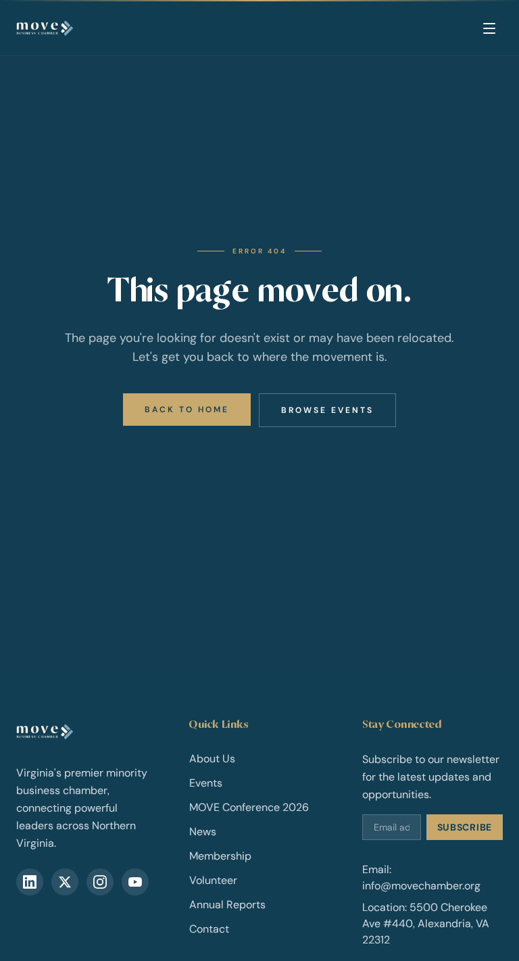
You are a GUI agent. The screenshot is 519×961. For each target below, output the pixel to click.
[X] (64, 881)
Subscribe (464, 827)
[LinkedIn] (29, 881)
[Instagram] (100, 881)
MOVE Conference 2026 (249, 807)
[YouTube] (135, 881)
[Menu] (489, 28)
